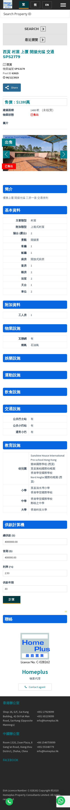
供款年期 (8, 582)
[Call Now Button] (9, 802)
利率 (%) (8, 566)
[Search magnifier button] (66, 13)
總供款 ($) (9, 535)
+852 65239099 (45, 716)
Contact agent (37, 687)
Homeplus (35, 671)
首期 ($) (7, 551)
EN (47, 5)
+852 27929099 (45, 712)
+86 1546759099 (46, 742)
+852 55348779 (45, 747)
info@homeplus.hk (48, 720)
